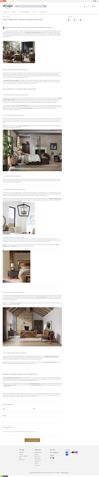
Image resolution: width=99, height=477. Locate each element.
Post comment (7, 427)
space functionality (17, 295)
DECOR (33, 12)
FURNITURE (5, 12)
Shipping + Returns (38, 452)
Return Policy (37, 456)
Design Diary (8, 16)
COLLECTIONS (42, 12)
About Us (36, 463)
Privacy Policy (23, 431)
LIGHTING (13, 12)
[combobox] (31, 6)
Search (58, 472)
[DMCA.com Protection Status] (49, 476)
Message (5, 415)
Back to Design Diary (33, 440)
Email (34, 408)
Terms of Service (30, 431)
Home (4, 16)
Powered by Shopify (64, 472)
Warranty (36, 454)
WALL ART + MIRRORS (24, 12)
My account (37, 465)
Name (4, 408)
